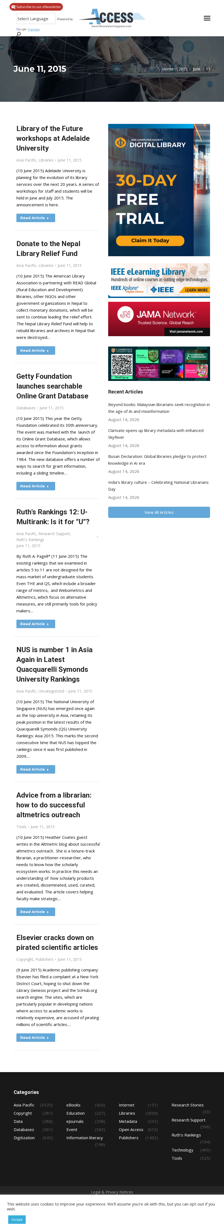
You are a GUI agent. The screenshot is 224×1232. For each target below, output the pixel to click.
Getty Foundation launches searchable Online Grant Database (52, 386)
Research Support (54, 533)
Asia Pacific (26, 160)
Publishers (45, 959)
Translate (33, 29)
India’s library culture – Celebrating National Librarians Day (158, 485)
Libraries (46, 160)
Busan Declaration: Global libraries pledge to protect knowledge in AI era (157, 460)
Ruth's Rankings (30, 539)
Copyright (24, 959)
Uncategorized (51, 691)
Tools (21, 826)
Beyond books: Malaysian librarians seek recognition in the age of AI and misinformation (159, 408)
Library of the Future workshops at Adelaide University (53, 138)
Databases (26, 407)
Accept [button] (16, 1219)
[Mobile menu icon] (207, 18)
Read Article (32, 218)
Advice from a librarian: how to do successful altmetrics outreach (54, 805)
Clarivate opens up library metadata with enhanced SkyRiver (156, 434)
